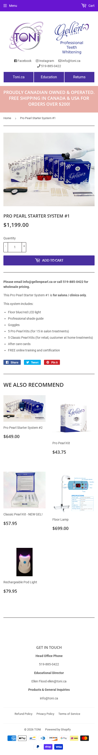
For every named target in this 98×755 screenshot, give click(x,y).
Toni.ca (19, 77)
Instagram (46, 61)
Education (49, 77)
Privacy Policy (45, 714)
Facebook (24, 61)
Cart (91, 5)
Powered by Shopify (58, 729)
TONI (37, 729)
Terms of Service (69, 714)
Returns (79, 77)
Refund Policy (23, 714)
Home (7, 118)
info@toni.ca (71, 61)
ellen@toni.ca (57, 681)
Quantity (9, 238)
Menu (13, 5)
